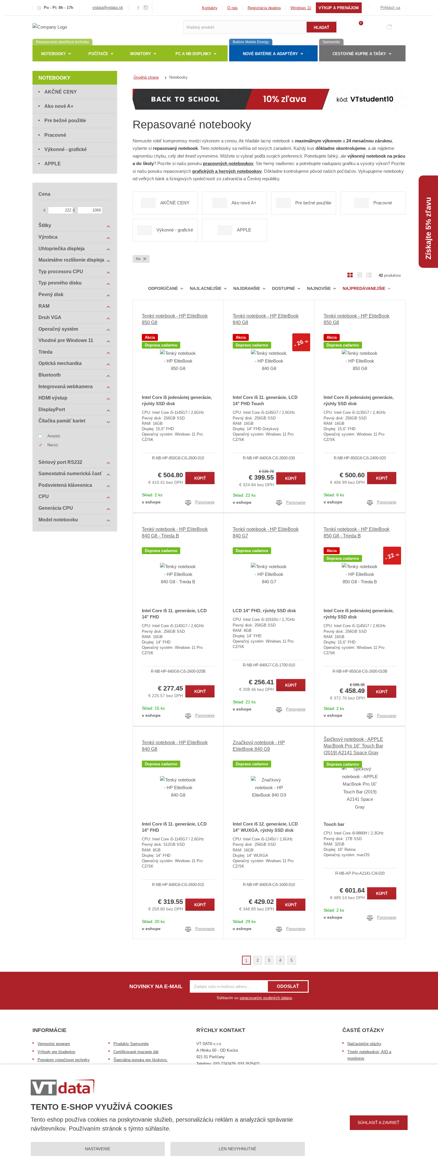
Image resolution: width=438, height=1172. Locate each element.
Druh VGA (49, 317)
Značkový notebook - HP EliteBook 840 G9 (259, 746)
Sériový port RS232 (60, 462)
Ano (50, 436)
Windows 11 (301, 8)
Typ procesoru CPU (60, 271)
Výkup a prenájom (339, 8)
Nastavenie (97, 1148)
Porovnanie (205, 502)
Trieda (45, 352)
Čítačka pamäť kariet (61, 420)
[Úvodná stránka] (49, 26)
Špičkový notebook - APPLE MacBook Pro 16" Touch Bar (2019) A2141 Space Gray (353, 746)
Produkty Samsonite (131, 1044)
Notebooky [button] (53, 54)
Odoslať (288, 986)
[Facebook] (138, 7)
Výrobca (48, 237)
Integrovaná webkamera (65, 386)
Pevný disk (50, 294)
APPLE (52, 163)
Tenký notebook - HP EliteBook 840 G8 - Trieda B (175, 532)
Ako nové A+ (58, 106)
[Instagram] (146, 7)
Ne (139, 259)
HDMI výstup (52, 397)
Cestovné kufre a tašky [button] (359, 54)
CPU (43, 496)
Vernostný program (54, 1044)
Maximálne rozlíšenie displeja (71, 259)
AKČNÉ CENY (60, 91)
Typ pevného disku (60, 282)
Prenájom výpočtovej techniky (64, 1060)
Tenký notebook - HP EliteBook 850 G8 (175, 319)
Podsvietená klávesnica (65, 485)
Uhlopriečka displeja (61, 248)
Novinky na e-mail (156, 986)
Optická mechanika (60, 363)
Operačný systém (58, 329)
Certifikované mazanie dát (136, 1052)
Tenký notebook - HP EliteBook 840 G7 (266, 532)
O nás (232, 8)
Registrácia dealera (264, 8)
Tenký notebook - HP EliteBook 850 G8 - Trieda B (356, 532)
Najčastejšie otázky (364, 1044)
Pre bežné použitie (65, 120)
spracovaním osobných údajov (266, 998)
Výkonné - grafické (65, 149)
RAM (43, 306)
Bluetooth (49, 374)
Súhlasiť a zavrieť (379, 1122)
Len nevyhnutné (237, 1148)
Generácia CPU (55, 508)
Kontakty (210, 8)
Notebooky (54, 78)
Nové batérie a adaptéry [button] (270, 54)
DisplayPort (51, 409)
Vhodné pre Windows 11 (65, 340)
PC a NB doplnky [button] (193, 54)
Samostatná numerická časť (70, 473)
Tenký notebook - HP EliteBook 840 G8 (266, 319)
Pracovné (55, 135)
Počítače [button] (98, 54)
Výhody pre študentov (56, 1052)
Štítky (44, 225)
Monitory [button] (140, 54)
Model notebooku (58, 519)
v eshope (151, 502)
